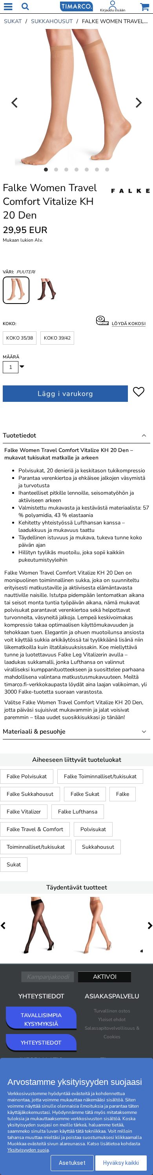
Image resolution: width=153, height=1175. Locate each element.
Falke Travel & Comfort (35, 829)
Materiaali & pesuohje (34, 731)
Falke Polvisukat (27, 776)
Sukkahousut (98, 847)
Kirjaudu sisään (112, 10)
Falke (122, 794)
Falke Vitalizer (24, 811)
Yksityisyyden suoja (28, 1150)
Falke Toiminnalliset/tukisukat (100, 776)
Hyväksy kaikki (121, 1163)
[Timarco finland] (76, 6)
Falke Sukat (85, 794)
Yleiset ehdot (112, 1019)
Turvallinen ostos (112, 1011)
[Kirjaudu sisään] (113, 6)
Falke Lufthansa (77, 811)
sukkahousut (52, 21)
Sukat (14, 864)
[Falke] (130, 199)
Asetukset (72, 1163)
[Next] (137, 102)
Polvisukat (93, 829)
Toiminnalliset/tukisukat (36, 847)
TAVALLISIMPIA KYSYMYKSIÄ (41, 1020)
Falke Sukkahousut (30, 794)
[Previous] (15, 102)
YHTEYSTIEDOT (41, 1043)
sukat (13, 21)
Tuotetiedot (19, 435)
